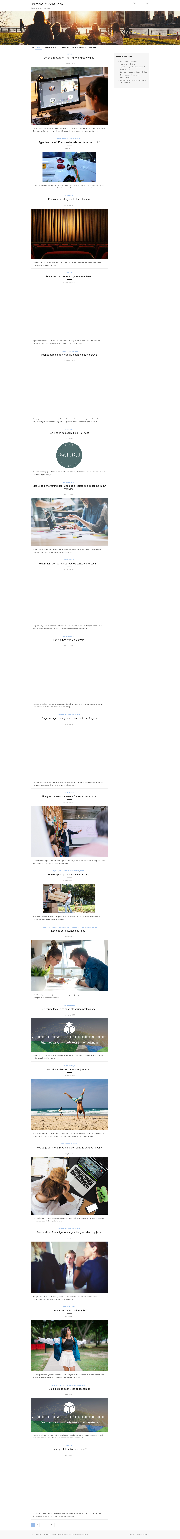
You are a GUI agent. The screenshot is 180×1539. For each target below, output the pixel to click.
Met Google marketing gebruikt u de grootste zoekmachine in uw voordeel (69, 487)
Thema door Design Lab (80, 1534)
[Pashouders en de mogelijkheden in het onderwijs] (69, 389)
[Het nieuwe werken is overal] (69, 675)
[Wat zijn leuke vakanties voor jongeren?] (69, 1104)
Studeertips (69, 195)
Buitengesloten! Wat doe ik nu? (69, 1449)
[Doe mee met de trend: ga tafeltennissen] (69, 311)
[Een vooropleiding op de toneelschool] (69, 234)
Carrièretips (62, 714)
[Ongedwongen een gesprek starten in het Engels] (69, 753)
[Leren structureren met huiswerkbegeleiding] (69, 96)
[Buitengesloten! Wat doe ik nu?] (69, 1484)
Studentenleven (49, 47)
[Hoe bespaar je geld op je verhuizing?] (69, 898)
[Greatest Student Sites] (90, 28)
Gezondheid (69, 429)
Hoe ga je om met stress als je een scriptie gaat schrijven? (69, 1147)
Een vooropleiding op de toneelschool (69, 199)
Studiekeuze (92, 927)
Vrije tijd (78, 139)
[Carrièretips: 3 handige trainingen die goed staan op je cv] (69, 1267)
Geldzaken (63, 871)
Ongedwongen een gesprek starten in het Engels (69, 718)
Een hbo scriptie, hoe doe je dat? (69, 930)
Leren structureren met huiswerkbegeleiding (69, 57)
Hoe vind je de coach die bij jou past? (69, 432)
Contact (92, 47)
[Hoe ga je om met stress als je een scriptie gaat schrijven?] (69, 1186)
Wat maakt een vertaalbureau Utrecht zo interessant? (69, 563)
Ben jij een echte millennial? (69, 1310)
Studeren (64, 47)
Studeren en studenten (65, 139)
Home (39, 47)
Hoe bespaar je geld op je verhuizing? (69, 874)
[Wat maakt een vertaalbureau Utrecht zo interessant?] (69, 597)
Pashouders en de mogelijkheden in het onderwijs (69, 354)
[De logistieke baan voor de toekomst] (69, 1415)
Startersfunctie (69, 1005)
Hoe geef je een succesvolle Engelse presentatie (69, 796)
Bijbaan (69, 54)
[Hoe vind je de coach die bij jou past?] (69, 455)
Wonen (82, 871)
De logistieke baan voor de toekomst (69, 1388)
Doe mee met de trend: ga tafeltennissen (69, 276)
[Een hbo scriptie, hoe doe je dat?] (69, 965)
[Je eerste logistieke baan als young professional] (69, 1035)
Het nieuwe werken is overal (69, 639)
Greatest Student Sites (47, 4)
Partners (146, 1534)
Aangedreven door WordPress (61, 1534)
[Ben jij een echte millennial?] (69, 1345)
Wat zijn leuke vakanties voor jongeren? (69, 1069)
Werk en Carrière (78, 47)
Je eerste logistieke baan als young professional (69, 1009)
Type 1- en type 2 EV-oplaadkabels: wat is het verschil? (69, 142)
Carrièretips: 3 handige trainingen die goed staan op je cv (69, 1232)
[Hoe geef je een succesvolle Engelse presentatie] (69, 831)
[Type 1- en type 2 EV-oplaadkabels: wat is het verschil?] (69, 167)
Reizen (66, 1066)
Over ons (139, 1534)
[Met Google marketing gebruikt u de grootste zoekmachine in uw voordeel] (69, 522)
